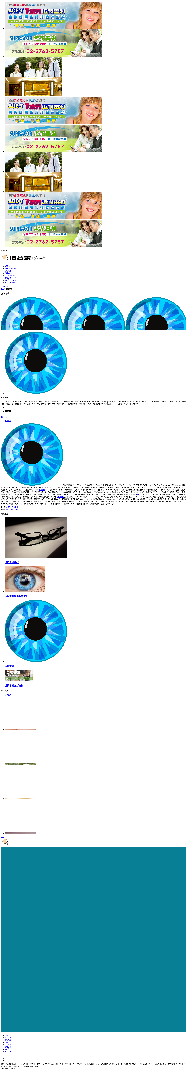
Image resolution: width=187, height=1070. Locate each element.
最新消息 (10, 271)
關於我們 (11, 280)
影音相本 (10, 275)
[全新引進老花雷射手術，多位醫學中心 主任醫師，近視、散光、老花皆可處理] (24, 261)
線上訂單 (10, 282)
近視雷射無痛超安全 (13, 509)
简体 (9, 286)
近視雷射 (8, 421)
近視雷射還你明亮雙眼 (16, 596)
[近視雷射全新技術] (19, 681)
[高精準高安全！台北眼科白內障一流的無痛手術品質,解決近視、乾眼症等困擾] (53, 28)
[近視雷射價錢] (36, 558)
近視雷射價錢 (12, 562)
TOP (2, 837)
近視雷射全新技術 (12, 507)
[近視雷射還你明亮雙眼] (25, 591)
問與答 (9, 273)
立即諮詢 (4, 417)
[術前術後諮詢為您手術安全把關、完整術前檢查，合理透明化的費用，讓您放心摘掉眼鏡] (33, 76)
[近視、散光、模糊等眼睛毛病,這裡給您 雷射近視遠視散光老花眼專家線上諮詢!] (33, 96)
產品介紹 (10, 268)
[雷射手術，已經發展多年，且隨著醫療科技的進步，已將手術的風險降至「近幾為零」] (53, 56)
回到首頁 (4, 286)
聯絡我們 (11, 278)
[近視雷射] (36, 661)
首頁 (8, 266)
